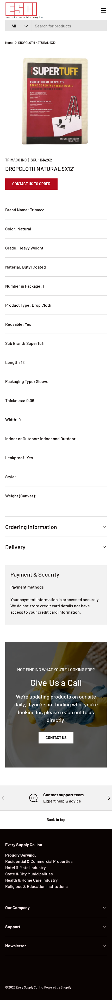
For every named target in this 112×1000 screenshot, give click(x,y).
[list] (56, 101)
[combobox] (56, 25)
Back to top (56, 819)
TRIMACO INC (16, 160)
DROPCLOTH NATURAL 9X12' (37, 42)
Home (9, 42)
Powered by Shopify (57, 987)
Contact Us (56, 737)
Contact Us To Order (31, 184)
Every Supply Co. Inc (29, 987)
